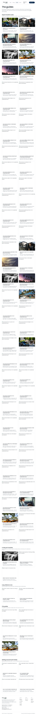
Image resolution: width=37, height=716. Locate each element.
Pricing (14, 2)
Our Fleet (21, 701)
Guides (17, 2)
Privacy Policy (32, 699)
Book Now (31, 2)
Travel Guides (21, 704)
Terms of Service (32, 702)
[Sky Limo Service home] (5, 2)
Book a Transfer (21, 699)
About (20, 2)
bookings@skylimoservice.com (7, 709)
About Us (26, 699)
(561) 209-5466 (25, 2)
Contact (26, 700)
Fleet (10, 2)
